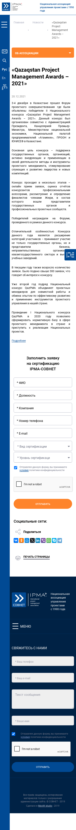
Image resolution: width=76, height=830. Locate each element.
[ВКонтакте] (16, 540)
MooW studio (45, 805)
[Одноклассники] (21, 540)
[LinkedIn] (37, 540)
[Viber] (43, 540)
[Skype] (54, 540)
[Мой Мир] (27, 540)
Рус (4, 69)
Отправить (42, 504)
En (3, 78)
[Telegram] (59, 540)
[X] (32, 540)
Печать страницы (36, 556)
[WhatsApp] (48, 540)
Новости (38, 22)
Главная (19, 22)
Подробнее (19, 340)
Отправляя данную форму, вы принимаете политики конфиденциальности (43, 469)
